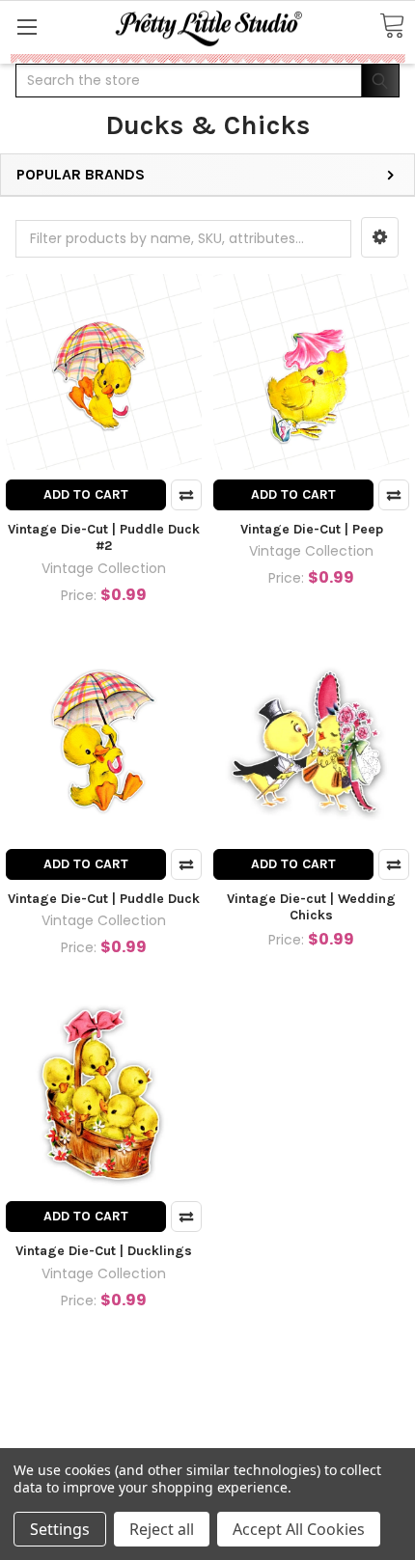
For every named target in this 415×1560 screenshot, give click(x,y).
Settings (60, 1529)
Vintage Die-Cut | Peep (311, 529)
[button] (380, 237)
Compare (186, 494)
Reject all (161, 1529)
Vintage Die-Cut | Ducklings (103, 1251)
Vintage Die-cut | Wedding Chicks (311, 907)
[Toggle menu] (26, 26)
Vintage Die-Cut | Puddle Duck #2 (104, 538)
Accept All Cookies (299, 1529)
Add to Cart (85, 494)
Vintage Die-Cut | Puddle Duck (104, 898)
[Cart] (392, 26)
